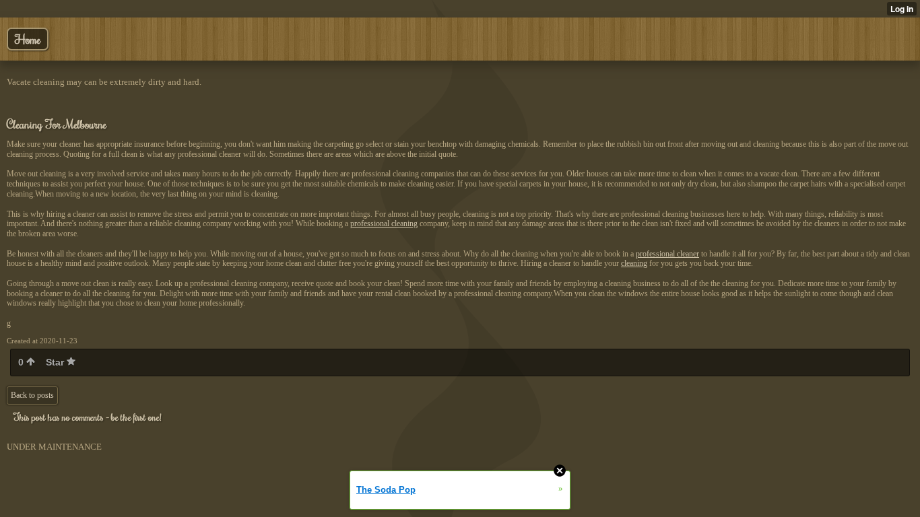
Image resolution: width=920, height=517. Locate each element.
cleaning (634, 263)
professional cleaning (384, 223)
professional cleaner (667, 253)
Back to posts (32, 395)
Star (56, 362)
